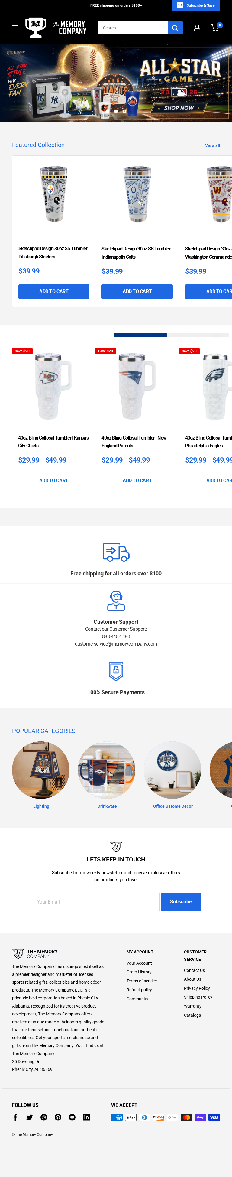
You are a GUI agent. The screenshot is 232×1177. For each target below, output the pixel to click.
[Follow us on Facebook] (15, 1117)
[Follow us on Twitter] (29, 1117)
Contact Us (194, 970)
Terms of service (142, 981)
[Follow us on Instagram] (43, 1117)
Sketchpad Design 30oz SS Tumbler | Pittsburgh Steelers (53, 252)
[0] (215, 27)
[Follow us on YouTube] (72, 1117)
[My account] (197, 28)
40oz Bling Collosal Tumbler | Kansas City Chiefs (53, 442)
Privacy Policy (197, 988)
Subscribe (181, 901)
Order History (139, 971)
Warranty (192, 1006)
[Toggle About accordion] (58, 954)
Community (137, 998)
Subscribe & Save (200, 5)
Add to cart (53, 291)
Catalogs (192, 1015)
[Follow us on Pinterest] (58, 1117)
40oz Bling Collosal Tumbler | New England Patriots (134, 442)
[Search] (175, 27)
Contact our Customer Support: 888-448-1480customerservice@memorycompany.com (116, 636)
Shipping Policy (198, 997)
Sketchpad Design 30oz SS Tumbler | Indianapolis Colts (137, 253)
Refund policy (139, 989)
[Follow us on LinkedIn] (86, 1117)
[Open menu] (15, 27)
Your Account (139, 963)
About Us (192, 979)
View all (213, 145)
